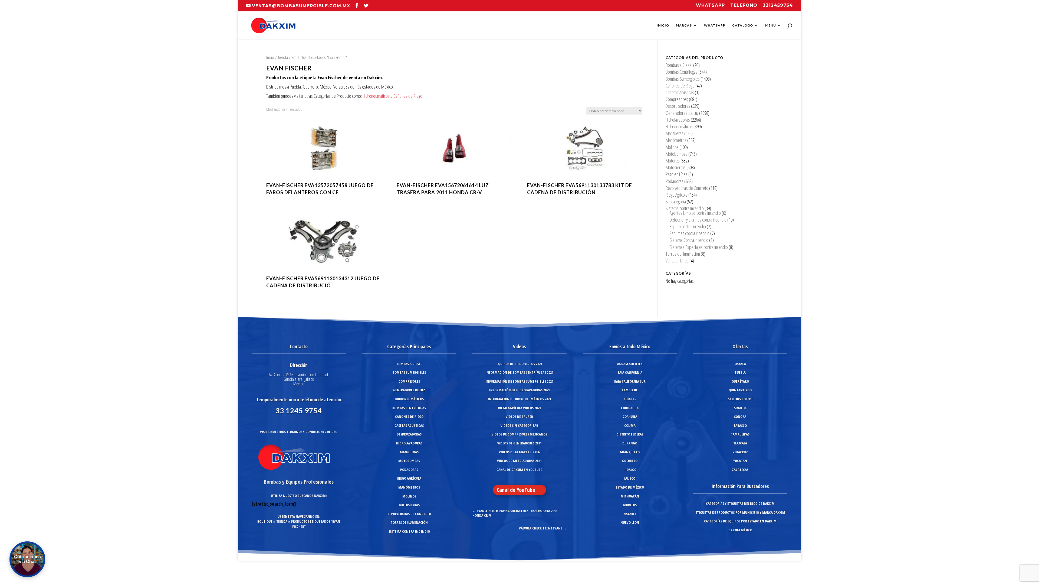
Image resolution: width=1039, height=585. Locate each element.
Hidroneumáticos (376, 96)
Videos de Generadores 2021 (519, 443)
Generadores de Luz (682, 113)
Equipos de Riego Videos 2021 (519, 363)
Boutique (264, 521)
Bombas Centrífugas (682, 72)
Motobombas (677, 154)
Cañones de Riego (407, 96)
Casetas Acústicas (680, 92)
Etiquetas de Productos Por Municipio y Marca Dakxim (740, 512)
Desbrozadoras (678, 106)
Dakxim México (740, 530)
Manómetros (676, 140)
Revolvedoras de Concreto (687, 188)
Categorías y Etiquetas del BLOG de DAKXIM (740, 503)
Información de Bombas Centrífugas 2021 (519, 372)
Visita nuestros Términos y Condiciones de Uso (298, 431)
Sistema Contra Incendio (689, 240)
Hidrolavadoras (678, 119)
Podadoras (674, 181)
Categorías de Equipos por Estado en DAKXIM (740, 521)
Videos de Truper (519, 416)
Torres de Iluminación (683, 254)
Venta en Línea (677, 260)
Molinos (672, 147)
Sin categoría (676, 201)
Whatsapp (710, 5)
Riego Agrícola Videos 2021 (519, 407)
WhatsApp (714, 25)
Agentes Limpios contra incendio (695, 213)
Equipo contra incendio (688, 226)
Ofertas (740, 346)
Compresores (677, 99)
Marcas (684, 25)
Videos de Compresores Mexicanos (519, 434)
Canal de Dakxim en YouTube (519, 469)
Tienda (283, 57)
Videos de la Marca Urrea (519, 452)
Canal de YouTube (516, 489)
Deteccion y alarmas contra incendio (698, 219)
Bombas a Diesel (679, 65)
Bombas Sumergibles (683, 79)
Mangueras (674, 133)
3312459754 (778, 5)
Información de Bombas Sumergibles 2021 (519, 381)
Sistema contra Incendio (685, 208)
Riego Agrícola (677, 194)
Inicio (663, 25)
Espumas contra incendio (689, 233)
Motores (673, 160)
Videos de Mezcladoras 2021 (519, 460)
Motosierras (676, 167)
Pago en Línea (677, 174)
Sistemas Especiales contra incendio (699, 247)
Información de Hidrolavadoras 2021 (519, 390)
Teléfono (743, 5)
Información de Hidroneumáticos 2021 (519, 398)
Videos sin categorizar (519, 425)
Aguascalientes (629, 363)
